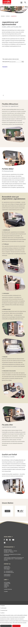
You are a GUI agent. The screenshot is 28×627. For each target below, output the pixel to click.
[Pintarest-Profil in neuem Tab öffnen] (10, 540)
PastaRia (6, 591)
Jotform (2, 612)
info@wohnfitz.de (7, 574)
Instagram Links (7, 583)
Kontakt (5, 587)
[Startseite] (7, 2)
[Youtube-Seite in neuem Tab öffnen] (13, 540)
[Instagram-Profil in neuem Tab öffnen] (7, 540)
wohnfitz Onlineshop (8, 589)
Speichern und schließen (6, 625)
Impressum (6, 584)
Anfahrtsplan (3, 608)
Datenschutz (6, 585)
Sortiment (8, 16)
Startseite (3, 16)
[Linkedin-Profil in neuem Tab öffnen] (4, 543)
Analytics (3, 605)
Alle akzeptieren (16, 625)
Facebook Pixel (4, 610)
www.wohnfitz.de (7, 575)
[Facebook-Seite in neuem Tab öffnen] (4, 540)
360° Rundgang (7, 582)
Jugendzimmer (13, 16)
